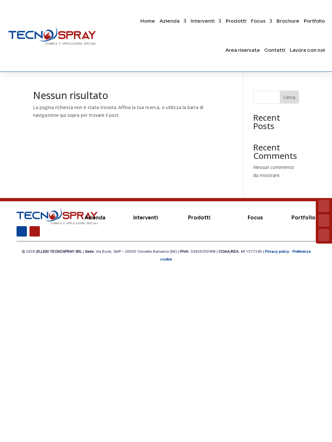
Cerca (289, 97)
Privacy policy (277, 251)
